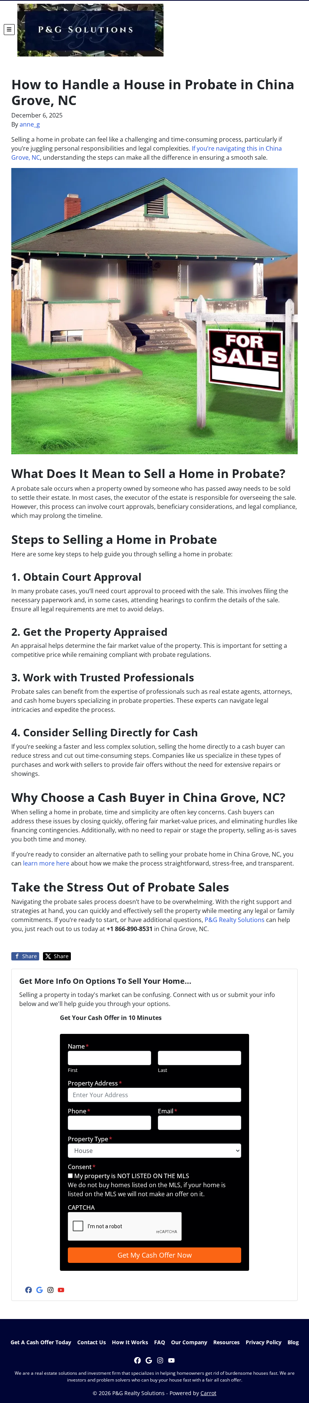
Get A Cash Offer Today (41, 1342)
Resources (226, 1342)
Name (78, 1046)
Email (167, 1111)
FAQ (159, 1342)
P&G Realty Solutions (235, 920)
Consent (82, 1167)
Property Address (95, 1083)
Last (162, 1070)
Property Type (90, 1139)
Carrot (208, 1393)
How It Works (130, 1342)
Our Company (189, 1342)
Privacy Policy (263, 1342)
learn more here (46, 863)
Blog (293, 1342)
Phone (79, 1111)
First (73, 1070)
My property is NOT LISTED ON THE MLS (131, 1176)
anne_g (30, 124)
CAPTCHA (81, 1207)
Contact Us (91, 1342)
